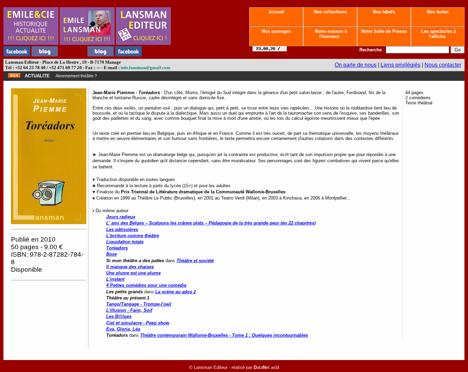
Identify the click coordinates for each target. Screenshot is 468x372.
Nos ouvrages (276, 31)
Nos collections (330, 11)
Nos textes (438, 11)
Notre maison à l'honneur (330, 34)
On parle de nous (356, 65)
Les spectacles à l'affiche (438, 34)
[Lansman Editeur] (143, 43)
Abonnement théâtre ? (76, 76)
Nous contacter (442, 65)
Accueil (276, 11)
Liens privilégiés (400, 65)
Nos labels (383, 11)
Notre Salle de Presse (384, 31)
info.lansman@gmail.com (145, 67)
